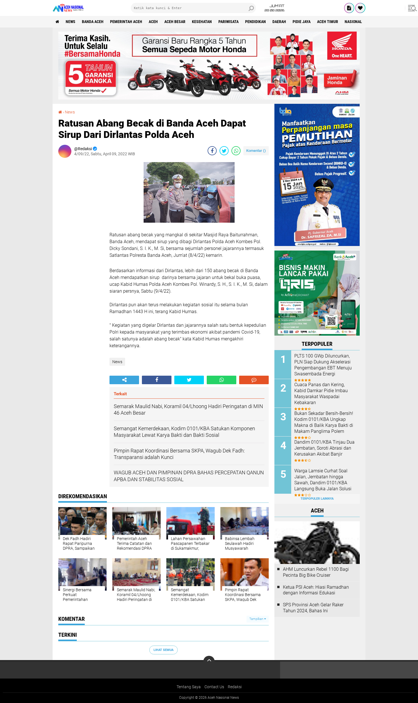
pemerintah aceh (126, 21)
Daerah (279, 21)
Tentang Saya (189, 687)
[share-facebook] (212, 150)
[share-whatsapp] (236, 150)
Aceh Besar (174, 21)
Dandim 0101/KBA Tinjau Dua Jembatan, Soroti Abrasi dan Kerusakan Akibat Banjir (324, 448)
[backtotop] (209, 661)
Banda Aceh (93, 21)
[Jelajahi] (411, 8)
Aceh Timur (327, 21)
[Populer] (360, 8)
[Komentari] (254, 380)
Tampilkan (256, 619)
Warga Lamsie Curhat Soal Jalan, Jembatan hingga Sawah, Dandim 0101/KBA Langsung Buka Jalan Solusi (322, 479)
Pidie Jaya (302, 21)
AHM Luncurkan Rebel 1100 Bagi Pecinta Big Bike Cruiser (316, 572)
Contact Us (214, 687)
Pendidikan (255, 21)
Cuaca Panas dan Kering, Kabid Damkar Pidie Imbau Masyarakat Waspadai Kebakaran (321, 393)
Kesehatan (202, 21)
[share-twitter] (224, 150)
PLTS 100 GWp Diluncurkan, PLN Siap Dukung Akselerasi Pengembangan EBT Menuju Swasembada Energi (323, 364)
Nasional (353, 21)
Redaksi (235, 687)
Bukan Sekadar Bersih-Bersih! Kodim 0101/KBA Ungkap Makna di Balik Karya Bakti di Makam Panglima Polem (323, 422)
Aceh (153, 21)
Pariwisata (228, 21)
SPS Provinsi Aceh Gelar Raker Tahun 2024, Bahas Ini (313, 607)
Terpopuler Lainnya (317, 499)
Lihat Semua (163, 650)
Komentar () (256, 150)
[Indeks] (349, 8)
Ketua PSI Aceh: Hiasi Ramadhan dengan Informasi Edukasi (316, 590)
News (70, 21)
